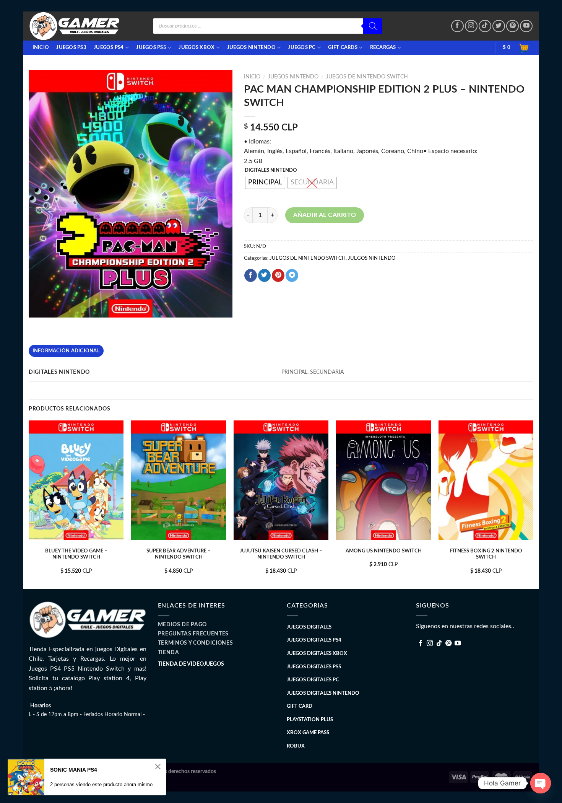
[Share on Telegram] (292, 275)
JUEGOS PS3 (71, 47)
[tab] (66, 351)
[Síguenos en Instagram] (471, 26)
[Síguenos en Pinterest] (512, 26)
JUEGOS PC (301, 47)
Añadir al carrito (324, 215)
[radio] (265, 183)
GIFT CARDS (342, 47)
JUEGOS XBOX (196, 47)
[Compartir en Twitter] (264, 275)
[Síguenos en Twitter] (498, 26)
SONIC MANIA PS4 (73, 770)
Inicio (252, 77)
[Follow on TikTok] (485, 26)
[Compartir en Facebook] (250, 275)
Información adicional (66, 351)
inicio (40, 47)
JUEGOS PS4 (109, 47)
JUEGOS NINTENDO (251, 47)
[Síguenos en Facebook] (457, 26)
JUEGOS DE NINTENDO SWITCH (367, 77)
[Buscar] (372, 26)
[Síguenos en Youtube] (526, 26)
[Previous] (29, 504)
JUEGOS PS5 (151, 47)
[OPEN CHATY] (540, 783)
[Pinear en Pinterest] (278, 275)
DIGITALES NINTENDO (271, 170)
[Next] (533, 504)
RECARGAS (383, 47)
